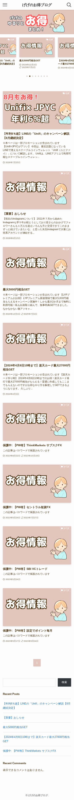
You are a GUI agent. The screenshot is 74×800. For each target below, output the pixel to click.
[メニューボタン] (5, 5)
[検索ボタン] (69, 5)
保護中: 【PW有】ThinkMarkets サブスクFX (29, 750)
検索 (64, 682)
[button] (27, 76)
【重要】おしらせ (13, 717)
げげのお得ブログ (37, 5)
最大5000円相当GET (15, 727)
